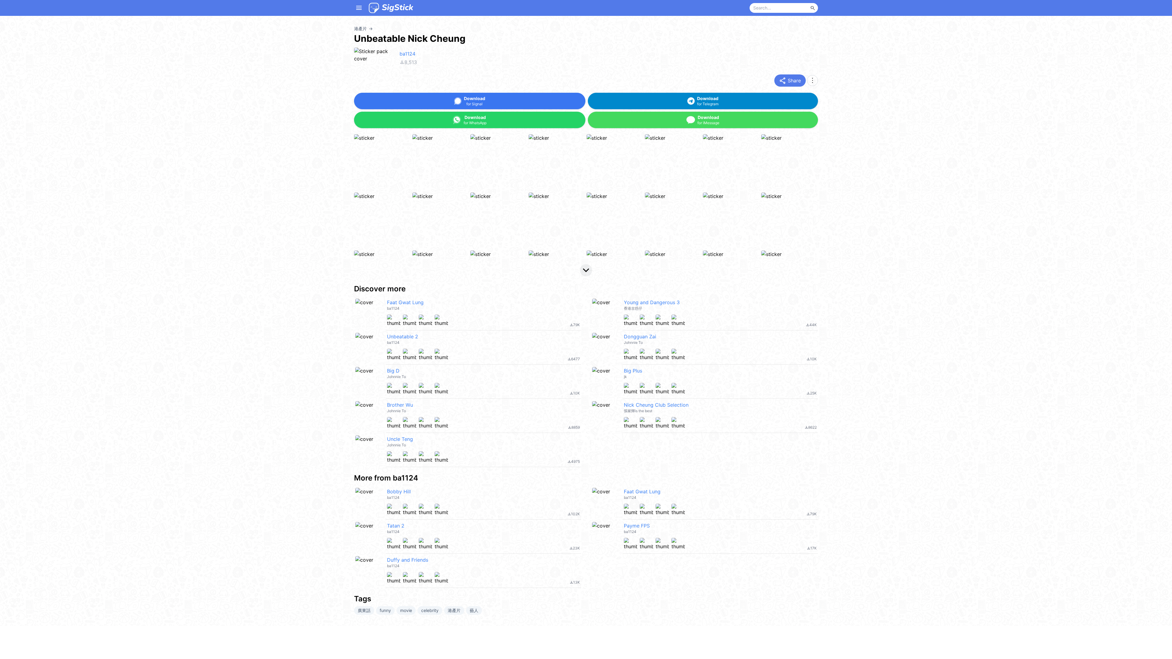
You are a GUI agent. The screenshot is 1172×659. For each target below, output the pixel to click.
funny (385, 610)
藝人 (474, 610)
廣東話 (364, 610)
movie (406, 610)
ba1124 (407, 54)
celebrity (430, 610)
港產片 (454, 610)
